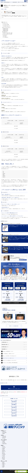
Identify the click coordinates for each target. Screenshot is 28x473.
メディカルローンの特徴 (6, 24)
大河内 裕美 (3, 454)
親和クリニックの (14, 302)
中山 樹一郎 (3, 447)
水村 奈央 (3, 455)
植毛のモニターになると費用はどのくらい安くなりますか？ (9, 360)
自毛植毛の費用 (15, 2)
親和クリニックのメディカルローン (6, 27)
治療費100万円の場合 (5, 28)
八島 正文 (3, 456)
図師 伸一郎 (3, 451)
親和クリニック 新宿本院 (14, 400)
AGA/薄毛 (3, 440)
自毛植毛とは (4, 431)
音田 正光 (3, 446)
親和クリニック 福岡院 (14, 414)
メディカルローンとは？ (5, 23)
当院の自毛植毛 (4, 432)
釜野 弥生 (3, 458)
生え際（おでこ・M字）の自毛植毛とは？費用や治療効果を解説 (10, 362)
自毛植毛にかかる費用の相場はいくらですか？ (8, 351)
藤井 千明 (3, 457)
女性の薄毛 (3, 442)
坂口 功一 (3, 452)
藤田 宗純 (3, 453)
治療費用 (3, 433)
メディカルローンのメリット (6, 25)
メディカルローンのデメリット (6, 26)
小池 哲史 (3, 459)
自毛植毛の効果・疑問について (5, 344)
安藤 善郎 (3, 448)
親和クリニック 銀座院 (14, 403)
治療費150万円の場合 (5, 29)
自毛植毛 (3, 441)
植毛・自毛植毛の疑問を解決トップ (6, 2)
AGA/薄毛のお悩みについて (5, 342)
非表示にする (5, 22)
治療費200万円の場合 (5, 30)
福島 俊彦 (3, 450)
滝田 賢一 (3, 449)
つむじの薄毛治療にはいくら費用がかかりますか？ (8, 353)
